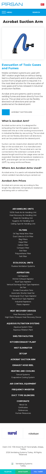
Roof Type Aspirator (23, 282)
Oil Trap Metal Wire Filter (23, 234)
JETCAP (23, 354)
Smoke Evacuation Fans (23, 290)
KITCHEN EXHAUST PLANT (23, 342)
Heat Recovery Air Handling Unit (23, 215)
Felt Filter (23, 256)
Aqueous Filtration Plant (23, 330)
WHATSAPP (23, 472)
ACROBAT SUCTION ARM (23, 359)
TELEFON (7, 472)
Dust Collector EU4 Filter (23, 236)
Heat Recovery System (23, 314)
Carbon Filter (23, 245)
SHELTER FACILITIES (23, 336)
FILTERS (23, 230)
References (23, 410)
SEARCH (36, 12)
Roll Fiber (23, 251)
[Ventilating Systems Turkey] (12, 4)
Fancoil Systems (23, 374)
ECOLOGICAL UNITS (23, 263)
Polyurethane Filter (23, 253)
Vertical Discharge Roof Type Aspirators (23, 285)
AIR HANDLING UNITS (23, 209)
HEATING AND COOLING (23, 371)
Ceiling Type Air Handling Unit (23, 224)
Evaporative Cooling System (23, 377)
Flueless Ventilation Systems (23, 266)
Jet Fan (23, 287)
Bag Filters (23, 239)
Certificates (23, 407)
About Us (23, 405)
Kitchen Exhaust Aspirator (23, 279)
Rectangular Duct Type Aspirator (23, 296)
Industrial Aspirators (23, 302)
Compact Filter (23, 248)
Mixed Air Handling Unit (23, 218)
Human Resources (23, 413)
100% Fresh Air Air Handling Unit (23, 212)
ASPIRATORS (23, 272)
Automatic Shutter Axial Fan (23, 293)
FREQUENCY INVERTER (23, 389)
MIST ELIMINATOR (23, 348)
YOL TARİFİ (38, 472)
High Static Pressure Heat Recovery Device (23, 317)
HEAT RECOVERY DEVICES (23, 311)
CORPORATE (23, 401)
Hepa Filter (23, 242)
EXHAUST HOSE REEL (23, 365)
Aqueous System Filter (23, 327)
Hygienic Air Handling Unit (23, 221)
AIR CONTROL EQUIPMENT (23, 384)
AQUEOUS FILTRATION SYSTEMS (23, 323)
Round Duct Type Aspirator (23, 299)
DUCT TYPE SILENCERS (23, 395)
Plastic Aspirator (23, 304)
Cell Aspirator (23, 276)
